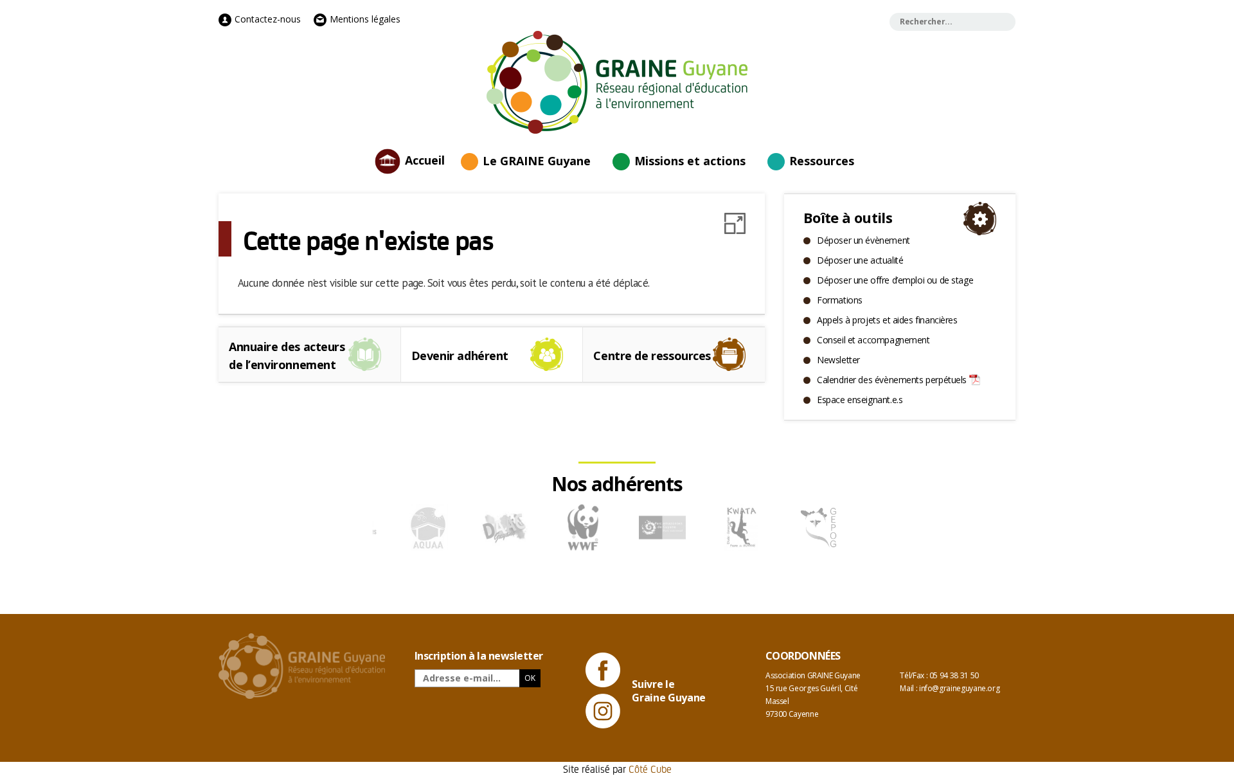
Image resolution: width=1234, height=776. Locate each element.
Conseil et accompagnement (873, 340)
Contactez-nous (266, 19)
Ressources (821, 160)
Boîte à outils (847, 217)
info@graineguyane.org (959, 688)
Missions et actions (690, 160)
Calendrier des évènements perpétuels (892, 380)
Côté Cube (650, 768)
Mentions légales (363, 19)
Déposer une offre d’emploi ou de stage (895, 280)
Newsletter (838, 360)
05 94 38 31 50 (954, 675)
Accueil (425, 159)
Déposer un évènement (863, 240)
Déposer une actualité (860, 260)
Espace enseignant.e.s (859, 399)
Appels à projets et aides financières (887, 320)
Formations (840, 300)
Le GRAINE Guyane (537, 160)
